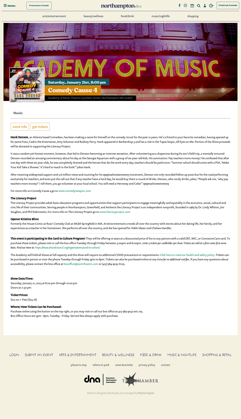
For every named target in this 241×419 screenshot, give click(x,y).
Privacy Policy (147, 365)
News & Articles (124, 365)
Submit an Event (39, 355)
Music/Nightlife (161, 16)
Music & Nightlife (182, 355)
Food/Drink (127, 16)
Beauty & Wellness (118, 355)
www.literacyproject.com (115, 212)
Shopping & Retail (217, 355)
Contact (165, 365)
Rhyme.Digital (146, 393)
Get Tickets (40, 126)
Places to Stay (79, 365)
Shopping (192, 16)
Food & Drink (151, 355)
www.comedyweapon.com (74, 191)
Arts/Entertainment (54, 16)
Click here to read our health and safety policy (187, 255)
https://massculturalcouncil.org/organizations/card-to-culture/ (67, 247)
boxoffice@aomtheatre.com (81, 264)
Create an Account (228, 5)
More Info (20, 126)
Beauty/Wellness (93, 16)
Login (14, 355)
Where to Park (101, 365)
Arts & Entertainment (77, 355)
